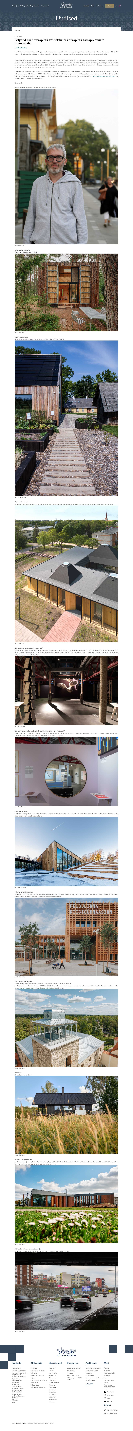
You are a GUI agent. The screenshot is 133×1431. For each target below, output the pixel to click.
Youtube (109, 1401)
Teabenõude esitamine (93, 1368)
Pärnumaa (52, 1387)
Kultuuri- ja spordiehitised (17, 1385)
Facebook (110, 1392)
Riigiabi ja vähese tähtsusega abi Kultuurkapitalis (18, 1390)
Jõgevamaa (52, 1375)
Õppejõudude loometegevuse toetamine (17, 1380)
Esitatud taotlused (92, 1370)
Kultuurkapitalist (109, 1373)
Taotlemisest (16, 1368)
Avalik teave (100, 6)
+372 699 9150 (112, 1410)
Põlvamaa (52, 1385)
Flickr (109, 1398)
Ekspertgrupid (34, 6)
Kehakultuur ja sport (37, 1375)
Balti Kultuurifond (73, 1375)
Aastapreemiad (109, 1380)
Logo (105, 1378)
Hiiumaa (51, 1370)
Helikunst (34, 1373)
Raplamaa (52, 1390)
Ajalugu (106, 1382)
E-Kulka (108, 6)
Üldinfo (106, 1368)
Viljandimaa (53, 1399)
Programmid (45, 6)
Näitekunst (34, 1382)
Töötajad (107, 1370)
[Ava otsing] (116, 6)
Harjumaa (52, 1368)
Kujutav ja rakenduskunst (39, 1380)
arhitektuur (23, 48)
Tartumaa (52, 1394)
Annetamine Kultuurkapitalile (109, 1386)
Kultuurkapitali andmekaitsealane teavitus (18, 1395)
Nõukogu (15, 1400)
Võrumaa (52, 1402)
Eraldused (89, 1373)
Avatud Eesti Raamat (74, 1368)
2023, (18, 48)
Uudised (86, 6)
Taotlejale (15, 6)
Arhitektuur (34, 1368)
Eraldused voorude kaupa (94, 1378)
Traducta (70, 1373)
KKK (13, 1402)
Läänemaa (52, 1380)
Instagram (110, 1395)
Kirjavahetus (90, 1375)
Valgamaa (52, 1397)
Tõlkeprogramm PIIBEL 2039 (74, 1378)
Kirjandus (34, 1378)
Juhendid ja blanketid (19, 1370)
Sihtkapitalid (24, 6)
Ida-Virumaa (53, 1373)
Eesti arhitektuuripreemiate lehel (104, 76)
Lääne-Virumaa (54, 1382)
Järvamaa (52, 1378)
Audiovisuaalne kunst (38, 1370)
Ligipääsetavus (90, 1380)
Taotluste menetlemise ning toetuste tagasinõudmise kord (19, 1374)
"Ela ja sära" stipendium (38, 1387)
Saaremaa (52, 1392)
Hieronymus (71, 1370)
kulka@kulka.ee (112, 1413)
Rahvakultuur (35, 1385)
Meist (92, 6)
